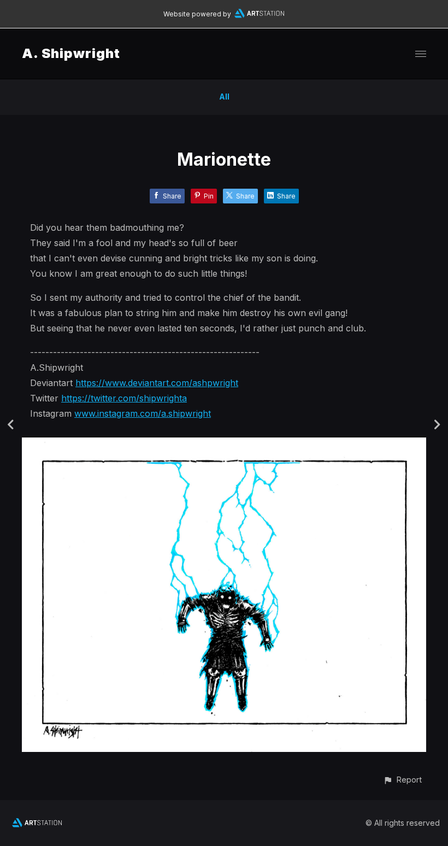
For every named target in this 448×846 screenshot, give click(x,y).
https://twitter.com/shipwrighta (124, 398)
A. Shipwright (71, 53)
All (224, 96)
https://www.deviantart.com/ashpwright (156, 382)
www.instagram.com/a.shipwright (142, 413)
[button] (402, 779)
